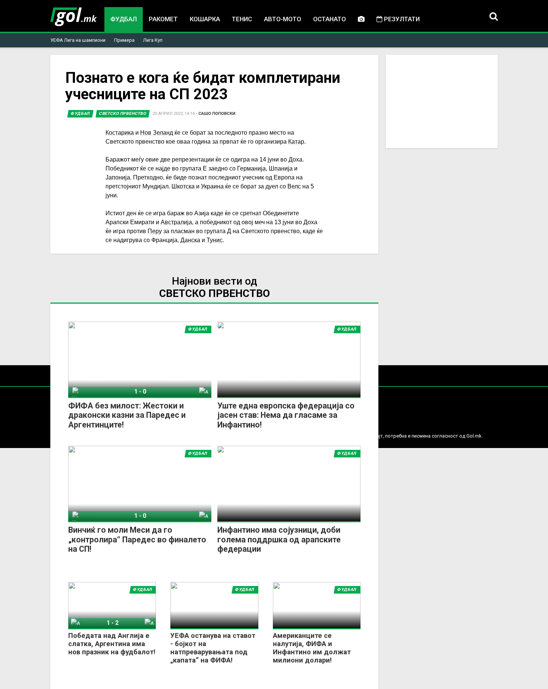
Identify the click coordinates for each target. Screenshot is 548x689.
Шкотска (183, 186)
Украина (212, 186)
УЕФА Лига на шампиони (77, 40)
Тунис (215, 240)
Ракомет (163, 19)
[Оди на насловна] (73, 16)
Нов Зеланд (156, 132)
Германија (251, 168)
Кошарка (205, 19)
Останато (329, 19)
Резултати (401, 19)
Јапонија (117, 177)
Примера (124, 40)
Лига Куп (153, 40)
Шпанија (281, 168)
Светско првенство (123, 113)
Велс (294, 186)
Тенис (242, 19)
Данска (190, 240)
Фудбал (123, 19)
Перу (155, 231)
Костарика (119, 132)
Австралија (176, 222)
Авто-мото (282, 19)
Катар (296, 141)
